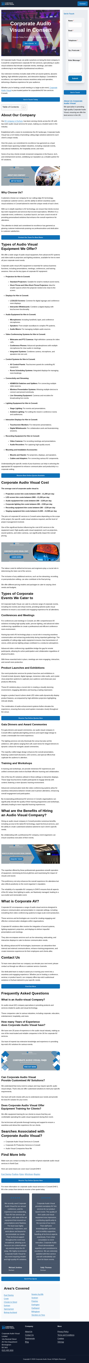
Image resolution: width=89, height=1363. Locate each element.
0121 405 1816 (7, 1350)
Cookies (61, 1338)
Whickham (29, 1174)
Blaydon (37, 1174)
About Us (28, 1332)
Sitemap (61, 1342)
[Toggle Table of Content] (22, 107)
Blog (27, 1342)
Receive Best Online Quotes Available (31, 475)
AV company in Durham (13, 121)
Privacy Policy (63, 1332)
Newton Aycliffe (37, 1294)
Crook (6, 1299)
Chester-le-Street (10, 1302)
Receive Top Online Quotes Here (31, 718)
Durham (7, 1305)
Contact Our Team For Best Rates (30, 237)
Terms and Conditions (66, 1335)
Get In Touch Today (30, 99)
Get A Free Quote (30, 1279)
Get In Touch (75, 92)
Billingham (35, 1311)
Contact (83, 4)
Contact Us (29, 1335)
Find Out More (30, 986)
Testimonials (30, 1338)
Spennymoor (9, 1309)
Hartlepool (35, 1308)
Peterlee (34, 1301)
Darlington (35, 1305)
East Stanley (6, 1174)
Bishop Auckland (10, 1312)
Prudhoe (15, 1174)
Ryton (21, 1174)
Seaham (34, 1298)
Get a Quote (29, 43)
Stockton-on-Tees (38, 1315)
